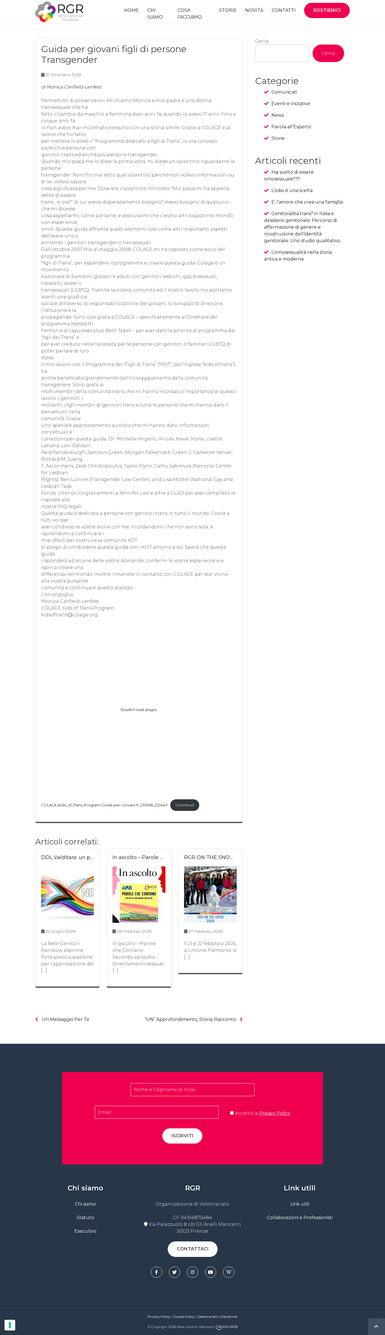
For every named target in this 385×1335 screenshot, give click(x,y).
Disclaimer (229, 1316)
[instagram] (192, 1272)
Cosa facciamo (189, 14)
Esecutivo (85, 1231)
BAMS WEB (228, 1327)
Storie (228, 10)
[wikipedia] (228, 1272)
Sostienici (327, 10)
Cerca (262, 41)
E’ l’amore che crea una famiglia (307, 202)
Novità (254, 10)
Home (131, 10)
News (277, 115)
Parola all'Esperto (291, 126)
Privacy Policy (274, 1113)
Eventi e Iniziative (290, 103)
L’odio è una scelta (292, 190)
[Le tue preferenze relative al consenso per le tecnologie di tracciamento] (10, 1325)
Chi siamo (155, 14)
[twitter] (174, 1272)
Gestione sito (208, 1316)
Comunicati (284, 92)
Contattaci (193, 1249)
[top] (376, 1326)
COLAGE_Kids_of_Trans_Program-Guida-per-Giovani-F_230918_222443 (104, 805)
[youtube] (210, 1272)
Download (185, 805)
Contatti (284, 10)
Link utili (299, 1204)
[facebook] (156, 1272)
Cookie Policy (184, 1316)
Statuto (85, 1217)
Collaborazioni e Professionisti (300, 1217)
